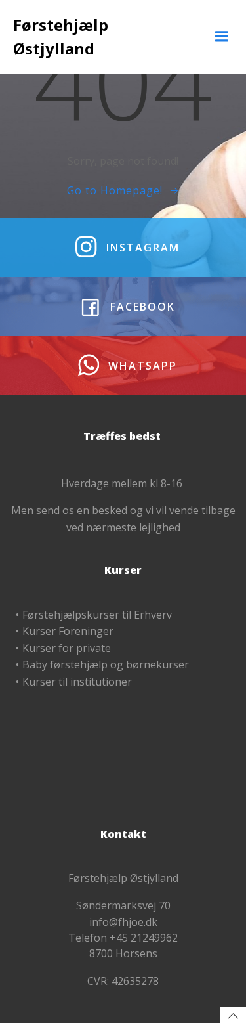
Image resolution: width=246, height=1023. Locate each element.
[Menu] (222, 37)
